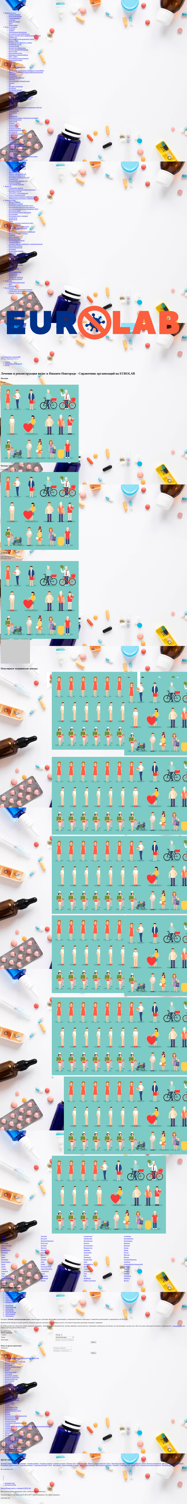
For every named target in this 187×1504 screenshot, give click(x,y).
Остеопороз (12, 267)
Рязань (86, 1266)
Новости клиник (14, 21)
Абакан (3, 1236)
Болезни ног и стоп (15, 44)
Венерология (13, 116)
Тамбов (126, 1271)
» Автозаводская (10, 1292)
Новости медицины (15, 16)
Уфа (85, 1276)
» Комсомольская (10, 1307)
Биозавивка (8, 1365)
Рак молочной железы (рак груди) (20, 212)
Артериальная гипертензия (18, 32)
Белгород (44, 1238)
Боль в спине (13, 51)
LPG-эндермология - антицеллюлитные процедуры (22, 1358)
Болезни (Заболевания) (87, 1465)
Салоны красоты (10, 1421)
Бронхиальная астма (15, 53)
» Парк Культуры (10, 1312)
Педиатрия (12, 148)
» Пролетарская (10, 1314)
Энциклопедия (14, 111)
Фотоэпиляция (10, 1446)
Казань (126, 1248)
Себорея (7, 1424)
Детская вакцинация (15, 247)
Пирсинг (8, 1414)
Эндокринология (14, 163)
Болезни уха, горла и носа (17, 48)
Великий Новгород (47, 1241)
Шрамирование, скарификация (15, 1449)
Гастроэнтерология (15, 120)
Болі (137, 1465)
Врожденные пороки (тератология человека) (23, 118)
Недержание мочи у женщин (18, 216)
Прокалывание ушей (12, 1417)
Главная (7, 362)
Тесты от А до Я (14, 170)
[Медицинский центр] (125, 676)
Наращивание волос (11, 1396)
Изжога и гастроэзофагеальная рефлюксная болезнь (26, 72)
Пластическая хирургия (16, 240)
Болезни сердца (14, 46)
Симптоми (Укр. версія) (127, 1465)
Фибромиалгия (14, 100)
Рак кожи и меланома (16, 86)
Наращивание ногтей (12, 1398)
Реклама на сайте (10, 1485)
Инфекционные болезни (17, 130)
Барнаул (4, 1238)
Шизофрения (13, 258)
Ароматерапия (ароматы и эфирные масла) (23, 197)
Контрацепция (82, 1463)
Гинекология (13, 125)
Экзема (11, 104)
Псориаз (11, 83)
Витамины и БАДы (15, 191)
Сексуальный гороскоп (16, 184)
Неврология (13, 141)
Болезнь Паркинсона (15, 260)
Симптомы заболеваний (17, 282)
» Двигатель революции (13, 1299)
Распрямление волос (11, 1419)
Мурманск (4, 1259)
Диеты (11, 221)
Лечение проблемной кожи (14, 1389)
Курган (126, 1252)
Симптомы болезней (40, 1465)
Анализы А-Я (13, 179)
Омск (42, 1262)
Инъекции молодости (12, 1377)
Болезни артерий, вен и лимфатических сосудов (25, 35)
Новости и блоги (10, 13)
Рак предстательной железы (18, 228)
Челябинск (87, 1278)
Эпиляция (8, 1453)
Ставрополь (45, 1271)
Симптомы (8, 281)
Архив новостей (100, 1463)
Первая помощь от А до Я (17, 169)
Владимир (4, 1243)
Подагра (11, 230)
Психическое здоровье (16, 151)
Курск (3, 1255)
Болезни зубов (13, 41)
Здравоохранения (14, 18)
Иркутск (43, 1248)
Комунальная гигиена (16, 134)
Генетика (12, 123)
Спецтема (12, 20)
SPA (6, 1360)
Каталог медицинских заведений (158, 1463)
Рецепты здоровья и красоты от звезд (21, 223)
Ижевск (3, 1248)
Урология (12, 162)
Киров (126, 1250)
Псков (3, 1266)
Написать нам (166, 1465)
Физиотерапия (13, 106)
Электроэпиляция (11, 1451)
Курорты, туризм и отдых (17, 293)
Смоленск (4, 1271)
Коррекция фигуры (11, 1379)
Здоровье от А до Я (11, 109)
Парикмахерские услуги (13, 1410)
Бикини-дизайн (10, 1363)
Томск (43, 1273)
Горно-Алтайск (6, 1245)
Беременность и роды (16, 204)
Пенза (3, 1264)
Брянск (3, 1241)
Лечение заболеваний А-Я (17, 174)
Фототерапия (9, 1444)
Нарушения (12, 286)
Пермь (43, 1264)
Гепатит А (12, 62)
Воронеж (127, 1243)
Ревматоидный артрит (16, 92)
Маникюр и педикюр (12, 1391)
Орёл (85, 1262)
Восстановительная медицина (19, 58)
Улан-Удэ (4, 1276)
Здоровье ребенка (33, 1463)
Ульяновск (44, 1276)
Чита (2, 1280)
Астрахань (127, 1236)
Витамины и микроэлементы (18, 55)
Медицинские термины (104, 1465)
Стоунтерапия (9, 1430)
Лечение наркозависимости (9, 358)
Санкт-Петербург (46, 1269)
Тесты (144, 1463)
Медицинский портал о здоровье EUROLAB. (16, 1488)
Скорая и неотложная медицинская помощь (23, 156)
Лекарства (8, 186)
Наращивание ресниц (12, 1400)
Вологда (86, 1243)
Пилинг (7, 1412)
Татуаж (7, 1433)
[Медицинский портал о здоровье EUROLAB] (93, 355)
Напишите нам (10, 1483)
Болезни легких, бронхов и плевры (20, 42)
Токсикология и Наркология (18, 160)
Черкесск (127, 1278)
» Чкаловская (9, 1316)
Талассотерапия (10, 1431)
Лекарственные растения (70, 1465)
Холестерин (12, 102)
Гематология (13, 121)
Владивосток (88, 1241)
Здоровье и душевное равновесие (20, 254)
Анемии (11, 30)
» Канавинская (10, 1302)
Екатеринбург (88, 1245)
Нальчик (43, 1259)
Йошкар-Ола (88, 1248)
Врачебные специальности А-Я (19, 177)
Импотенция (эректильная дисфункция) (22, 232)
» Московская (9, 1311)
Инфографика (13, 25)
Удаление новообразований (14, 1437)
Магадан (127, 1255)
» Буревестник (9, 1293)
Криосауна (8, 1382)
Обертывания (9, 1402)
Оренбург (127, 1262)
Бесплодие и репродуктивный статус (21, 205)
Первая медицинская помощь (18, 149)
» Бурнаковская (10, 1295)
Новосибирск (5, 1262)
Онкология (12, 142)
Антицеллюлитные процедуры (15, 1361)
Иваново (127, 1245)
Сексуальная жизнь (15, 272)
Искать (93, 1342)
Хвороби (116, 1465)
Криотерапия (9, 1384)
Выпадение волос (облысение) (19, 226)
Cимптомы (4, 357)
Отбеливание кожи (11, 1409)
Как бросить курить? (15, 279)
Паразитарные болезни (16, 144)
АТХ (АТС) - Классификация (18, 193)
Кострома (4, 1252)
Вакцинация (13, 275)
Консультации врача (176, 1463)
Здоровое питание (15, 128)
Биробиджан (88, 1238)
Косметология (13, 135)
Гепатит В (12, 63)
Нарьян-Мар (88, 1259)
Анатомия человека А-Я (17, 176)
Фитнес (11, 270)
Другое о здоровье (15, 165)
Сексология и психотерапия (18, 256)
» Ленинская (9, 1309)
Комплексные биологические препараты (22, 190)
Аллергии (12, 28)
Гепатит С (12, 65)
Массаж (7, 1393)
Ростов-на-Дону (46, 1266)
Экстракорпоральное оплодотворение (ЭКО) (23, 209)
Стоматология (13, 158)
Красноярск (88, 1252)
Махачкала (87, 1257)
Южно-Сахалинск (90, 1280)
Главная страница (14, 14)
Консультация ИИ (14, 357)
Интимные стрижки (11, 1375)
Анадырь (44, 1236)
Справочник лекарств (16, 188)
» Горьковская (9, 1297)
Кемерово (87, 1250)
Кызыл (43, 1255)
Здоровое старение (15, 261)
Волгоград (44, 1243)
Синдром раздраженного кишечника (21, 97)
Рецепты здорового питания (18, 93)
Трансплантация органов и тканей (20, 99)
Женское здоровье (14, 202)
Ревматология (13, 155)
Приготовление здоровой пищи (19, 81)
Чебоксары (44, 1278)
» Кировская (9, 1305)
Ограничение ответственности (150, 1465)
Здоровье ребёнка (14, 242)
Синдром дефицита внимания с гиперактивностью (26, 244)
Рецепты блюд (71, 1463)
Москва (126, 1257)
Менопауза (12, 263)
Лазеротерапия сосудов (12, 1386)
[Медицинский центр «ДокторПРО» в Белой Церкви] (125, 673)
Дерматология (13, 127)
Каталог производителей (17, 195)
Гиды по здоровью (11, 27)
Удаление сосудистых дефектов (15, 1439)
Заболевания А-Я (14, 172)
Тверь (3, 1273)
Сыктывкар (87, 1271)
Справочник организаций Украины (20, 289)
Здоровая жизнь (10, 200)
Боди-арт (8, 1368)
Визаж (7, 1370)
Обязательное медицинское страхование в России (25, 107)
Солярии (8, 1428)
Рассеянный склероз (15, 90)
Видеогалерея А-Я (15, 167)
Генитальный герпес (15, 60)
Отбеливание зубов (11, 1407)
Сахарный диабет (14, 95)
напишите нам (177, 1326)
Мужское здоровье (15, 225)
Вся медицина (9, 288)
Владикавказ (128, 1241)
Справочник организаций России (20, 291)
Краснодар (44, 1252)
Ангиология (13, 113)
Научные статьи (14, 139)
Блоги (11, 23)
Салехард (127, 1266)
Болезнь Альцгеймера (16, 265)
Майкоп (43, 1257)
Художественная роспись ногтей (15, 1447)
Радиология (12, 153)
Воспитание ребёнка (15, 246)
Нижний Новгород (130, 1259)
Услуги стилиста (10, 1442)
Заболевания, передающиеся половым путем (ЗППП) (26, 71)
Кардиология (13, 132)
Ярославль (4, 1283)
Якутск (126, 1280)
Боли (10, 114)
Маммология (13, 137)
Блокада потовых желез (12, 1367)
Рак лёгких (12, 88)
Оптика (7, 1405)
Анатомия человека (26, 1465)
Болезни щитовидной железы (18, 49)
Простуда (12, 79)
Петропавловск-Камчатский (133, 1264)
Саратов (126, 1269)
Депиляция (8, 1374)
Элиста (43, 1280)
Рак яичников (13, 214)
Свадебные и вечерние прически (16, 1423)
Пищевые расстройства (16, 78)
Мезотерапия (9, 1395)
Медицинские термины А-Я (18, 181)
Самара (3, 1269)
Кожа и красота (14, 237)
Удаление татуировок (12, 1440)
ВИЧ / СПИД (13, 56)
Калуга (43, 1250)
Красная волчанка (15, 211)
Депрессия (12, 253)
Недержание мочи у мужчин (18, 233)
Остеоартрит (13, 76)
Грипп (11, 69)
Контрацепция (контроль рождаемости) (22, 207)
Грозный (44, 1245)
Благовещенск (128, 1238)
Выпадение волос (10, 1372)
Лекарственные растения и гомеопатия (22, 198)
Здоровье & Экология (16, 277)
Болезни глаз (13, 37)
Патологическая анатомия (17, 146)
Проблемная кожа (14, 239)
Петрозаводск (88, 1264)
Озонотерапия (9, 1403)
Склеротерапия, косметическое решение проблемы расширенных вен (28, 1426)
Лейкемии (12, 74)
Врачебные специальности (10, 1465)
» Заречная (8, 1300)
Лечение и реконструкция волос (15, 1388)
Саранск (86, 1269)
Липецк (86, 1255)
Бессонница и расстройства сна (19, 34)
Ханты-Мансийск (7, 1278)
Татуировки (9, 1435)
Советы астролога (15, 183)
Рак (10, 85)
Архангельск (88, 1236)
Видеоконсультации (118, 1463)
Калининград (5, 1250)
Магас (3, 1257)
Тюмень (126, 1273)
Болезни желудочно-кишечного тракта (21, 39)
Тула (85, 1273)
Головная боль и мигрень (17, 67)
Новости (91, 1463)
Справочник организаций (13, 364)
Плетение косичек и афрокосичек (16, 1416)
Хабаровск (127, 1276)
